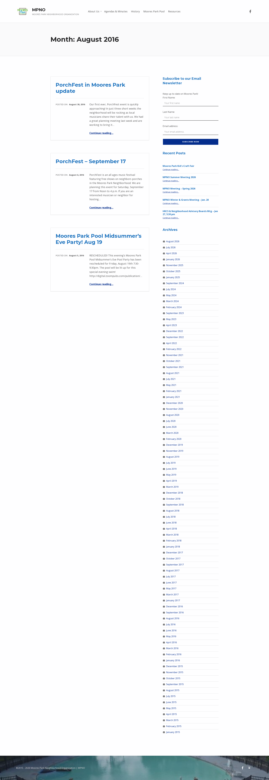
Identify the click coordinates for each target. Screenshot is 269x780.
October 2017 (173, 558)
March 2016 (172, 648)
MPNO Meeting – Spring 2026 (179, 188)
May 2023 (171, 319)
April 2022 (171, 343)
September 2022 (175, 337)
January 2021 (173, 396)
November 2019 (174, 450)
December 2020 (174, 403)
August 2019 (172, 456)
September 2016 (175, 612)
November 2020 (174, 408)
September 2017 (175, 564)
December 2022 (174, 331)
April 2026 (171, 253)
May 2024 (171, 295)
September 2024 (175, 283)
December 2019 (174, 444)
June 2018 (171, 522)
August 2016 (172, 618)
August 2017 (172, 570)
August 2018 (172, 510)
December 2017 (174, 552)
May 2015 (171, 708)
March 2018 (172, 534)
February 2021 (173, 391)
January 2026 (173, 259)
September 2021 (175, 367)
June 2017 (171, 582)
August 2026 (172, 241)
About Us (93, 11)
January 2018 (173, 546)
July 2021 (171, 379)
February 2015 (173, 726)
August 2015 (172, 690)
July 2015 (171, 696)
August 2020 (172, 414)
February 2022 (173, 349)
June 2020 (171, 426)
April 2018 (171, 528)
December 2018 (174, 492)
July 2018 (171, 516)
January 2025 (173, 277)
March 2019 (172, 486)
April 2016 (171, 642)
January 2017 (173, 600)
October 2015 (173, 678)
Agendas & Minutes (115, 11)
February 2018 (173, 540)
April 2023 (171, 325)
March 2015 (172, 720)
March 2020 (172, 432)
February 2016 (173, 654)
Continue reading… (101, 133)
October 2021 (173, 361)
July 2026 (171, 247)
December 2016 (174, 606)
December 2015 (174, 666)
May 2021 (171, 385)
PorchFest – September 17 (91, 161)
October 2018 (173, 498)
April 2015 (171, 714)
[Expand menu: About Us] (101, 11)
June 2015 (171, 702)
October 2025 (173, 271)
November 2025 (174, 265)
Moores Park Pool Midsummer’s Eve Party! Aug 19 (99, 239)
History (135, 11)
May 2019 (171, 474)
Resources (174, 11)
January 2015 (173, 732)
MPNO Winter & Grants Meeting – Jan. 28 (186, 199)
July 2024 (171, 289)
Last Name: (169, 111)
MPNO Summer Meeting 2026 (179, 177)
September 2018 (175, 504)
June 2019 (171, 468)
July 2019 (171, 462)
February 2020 (173, 438)
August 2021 (172, 373)
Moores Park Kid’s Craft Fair (178, 166)
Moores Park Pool (154, 11)
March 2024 (172, 301)
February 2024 (173, 307)
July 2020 (171, 421)
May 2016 (171, 636)
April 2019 (171, 480)
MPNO (38, 9)
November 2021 (174, 355)
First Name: (169, 97)
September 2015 (175, 684)
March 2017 (172, 594)
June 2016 (171, 630)
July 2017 (171, 576)
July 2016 (171, 624)
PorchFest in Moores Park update (90, 88)
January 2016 (173, 660)
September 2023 (175, 313)
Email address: (170, 126)
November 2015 (174, 672)
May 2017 (171, 588)
